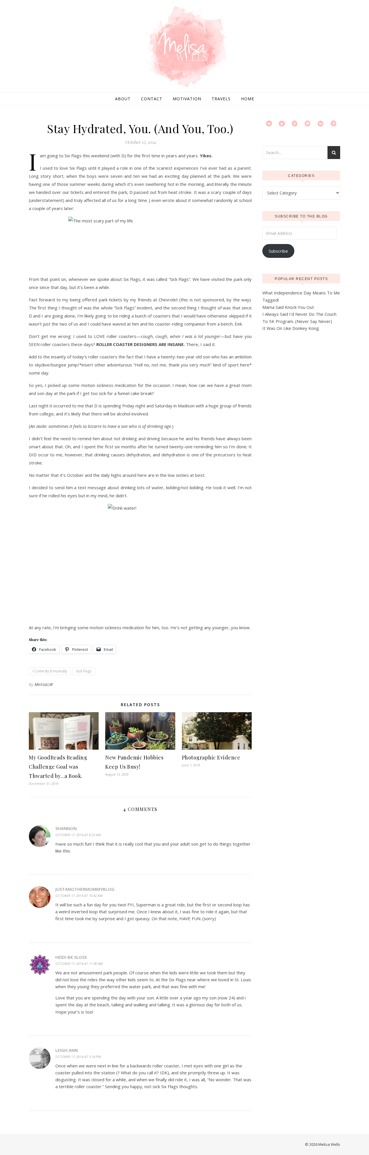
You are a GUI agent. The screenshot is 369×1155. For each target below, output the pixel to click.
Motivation (187, 98)
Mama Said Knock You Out (288, 307)
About (123, 98)
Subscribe (278, 251)
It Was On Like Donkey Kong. (291, 328)
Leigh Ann (66, 1050)
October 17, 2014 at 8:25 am (78, 835)
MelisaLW (44, 684)
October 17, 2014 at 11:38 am (79, 963)
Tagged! (270, 300)
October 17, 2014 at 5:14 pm (78, 1056)
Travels (221, 98)
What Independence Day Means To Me (301, 293)
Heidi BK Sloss (71, 957)
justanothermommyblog (84, 889)
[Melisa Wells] (184, 46)
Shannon (66, 828)
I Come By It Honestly (50, 671)
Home (247, 98)
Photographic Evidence (211, 757)
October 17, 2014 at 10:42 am (79, 895)
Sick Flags (83, 671)
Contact (151, 98)
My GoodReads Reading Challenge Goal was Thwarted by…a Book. (58, 766)
